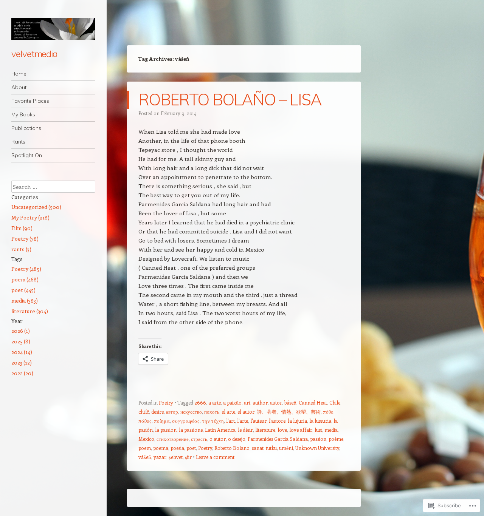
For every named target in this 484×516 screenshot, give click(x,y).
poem (144, 448)
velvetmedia (34, 53)
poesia (177, 448)
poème (336, 439)
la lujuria (297, 420)
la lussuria (320, 420)
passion (318, 439)
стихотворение (173, 439)
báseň (290, 402)
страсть (199, 439)
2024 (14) (21, 351)
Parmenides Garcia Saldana (278, 439)
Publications (26, 128)
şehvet (176, 457)
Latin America (220, 429)
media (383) (24, 300)
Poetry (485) (26, 268)
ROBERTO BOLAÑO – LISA (230, 100)
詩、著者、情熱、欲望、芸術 (289, 411)
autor (276, 402)
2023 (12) (21, 362)
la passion (166, 429)
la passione (191, 429)
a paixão (232, 402)
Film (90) (22, 228)
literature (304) (29, 311)
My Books (23, 114)
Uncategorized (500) (36, 206)
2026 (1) (20, 330)
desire (157, 411)
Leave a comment (215, 457)
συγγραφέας (186, 420)
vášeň (144, 457)
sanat (258, 448)
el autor (245, 411)
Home (18, 73)
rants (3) (21, 249)
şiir (188, 457)
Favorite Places (30, 100)
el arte (228, 411)
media (331, 429)
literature (265, 429)
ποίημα (162, 420)
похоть (211, 411)
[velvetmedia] (53, 29)
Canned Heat (313, 402)
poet (191, 448)
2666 (200, 402)
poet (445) (23, 290)
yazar (160, 457)
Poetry (166, 402)
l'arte (242, 420)
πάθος (145, 420)
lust (318, 429)
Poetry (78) (25, 238)
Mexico (146, 439)
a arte (214, 402)
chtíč (143, 411)
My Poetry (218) (30, 217)
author (260, 402)
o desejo (236, 439)
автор (172, 411)
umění (286, 448)
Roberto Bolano (232, 448)
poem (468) (25, 279)
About (18, 87)
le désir (245, 429)
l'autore (277, 420)
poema (160, 448)
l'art (230, 420)
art (247, 402)
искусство (191, 411)
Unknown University (317, 448)
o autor (217, 439)
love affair (300, 429)
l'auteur (258, 420)
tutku (271, 448)
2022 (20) (22, 373)
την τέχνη (213, 420)
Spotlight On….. (29, 155)
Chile (334, 402)
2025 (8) (20, 341)
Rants (18, 141)
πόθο (328, 411)
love (282, 429)
